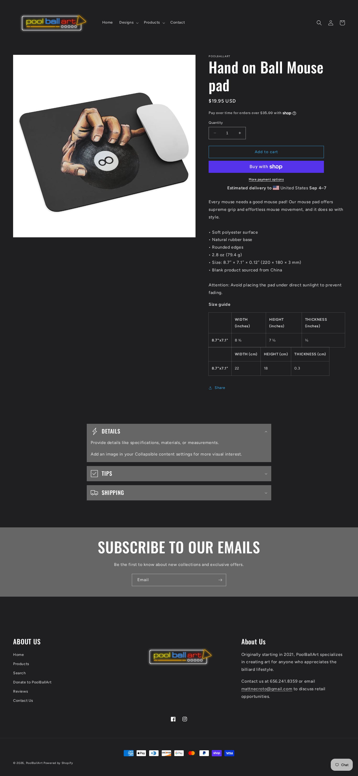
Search (19, 673)
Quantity (216, 123)
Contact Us (23, 700)
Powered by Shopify (58, 763)
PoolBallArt (34, 763)
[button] (128, 22)
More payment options (266, 179)
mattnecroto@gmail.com (266, 688)
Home (18, 654)
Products (21, 664)
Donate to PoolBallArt (32, 682)
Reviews (20, 691)
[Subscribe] (220, 580)
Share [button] (220, 388)
